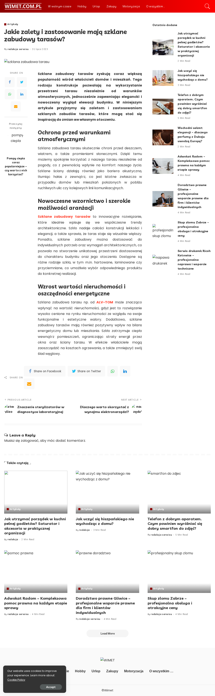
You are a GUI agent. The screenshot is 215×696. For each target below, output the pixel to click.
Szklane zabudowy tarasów (64, 216)
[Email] (16, 106)
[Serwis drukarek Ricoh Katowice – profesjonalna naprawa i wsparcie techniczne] (162, 262)
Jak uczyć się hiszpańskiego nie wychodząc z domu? (193, 75)
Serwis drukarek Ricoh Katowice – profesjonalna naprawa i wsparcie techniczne (194, 259)
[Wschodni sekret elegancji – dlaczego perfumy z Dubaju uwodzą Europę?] (162, 137)
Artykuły (12, 24)
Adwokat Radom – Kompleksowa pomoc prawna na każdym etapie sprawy (35, 603)
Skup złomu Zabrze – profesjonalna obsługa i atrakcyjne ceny (170, 603)
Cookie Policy (16, 680)
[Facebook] (10, 82)
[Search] (207, 6)
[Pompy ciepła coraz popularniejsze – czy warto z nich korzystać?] (16, 143)
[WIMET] (23, 6)
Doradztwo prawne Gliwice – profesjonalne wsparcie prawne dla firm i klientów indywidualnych (105, 605)
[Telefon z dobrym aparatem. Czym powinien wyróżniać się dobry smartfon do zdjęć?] (162, 106)
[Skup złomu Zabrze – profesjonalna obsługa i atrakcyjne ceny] (162, 232)
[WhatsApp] (10, 94)
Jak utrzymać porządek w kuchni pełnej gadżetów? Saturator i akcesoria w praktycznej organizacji (35, 526)
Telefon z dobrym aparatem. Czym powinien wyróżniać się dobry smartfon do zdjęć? (192, 103)
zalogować (30, 440)
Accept (51, 687)
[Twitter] (22, 82)
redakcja (13, 539)
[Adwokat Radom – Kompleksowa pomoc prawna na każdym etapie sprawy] (162, 166)
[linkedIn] (125, 371)
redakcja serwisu (18, 49)
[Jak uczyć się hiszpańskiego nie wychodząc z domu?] (162, 78)
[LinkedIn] (22, 94)
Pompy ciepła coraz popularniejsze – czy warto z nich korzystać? (16, 166)
